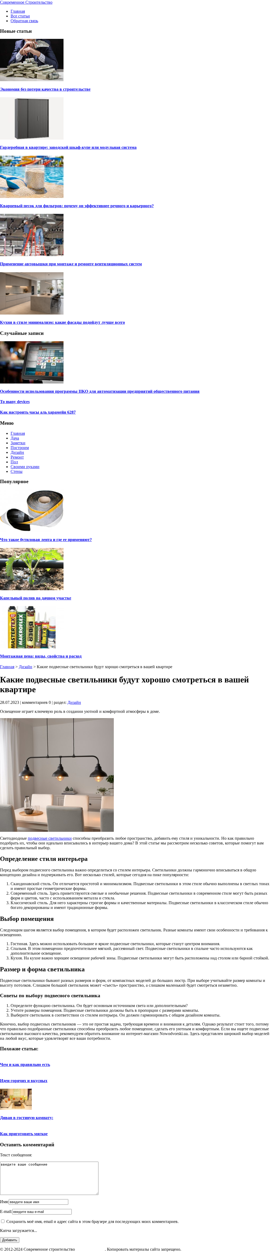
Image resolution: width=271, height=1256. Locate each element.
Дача (15, 438)
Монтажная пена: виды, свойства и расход (41, 656)
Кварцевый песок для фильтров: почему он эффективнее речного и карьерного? (77, 206)
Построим (20, 447)
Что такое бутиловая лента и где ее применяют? (46, 539)
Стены (16, 471)
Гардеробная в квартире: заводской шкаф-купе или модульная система (68, 147)
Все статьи (20, 16)
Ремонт (17, 457)
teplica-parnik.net (90, 1249)
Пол (14, 462)
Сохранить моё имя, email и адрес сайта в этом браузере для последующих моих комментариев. (92, 1221)
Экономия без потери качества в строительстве (45, 89)
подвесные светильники (50, 838)
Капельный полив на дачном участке (35, 598)
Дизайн (17, 452)
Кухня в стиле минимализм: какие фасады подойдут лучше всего (62, 322)
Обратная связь (24, 21)
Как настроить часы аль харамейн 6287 (38, 412)
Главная (18, 11)
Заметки (18, 443)
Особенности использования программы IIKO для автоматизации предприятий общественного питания (100, 391)
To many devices (15, 401)
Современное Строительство (26, 2)
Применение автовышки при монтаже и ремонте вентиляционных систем (71, 264)
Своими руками (25, 466)
